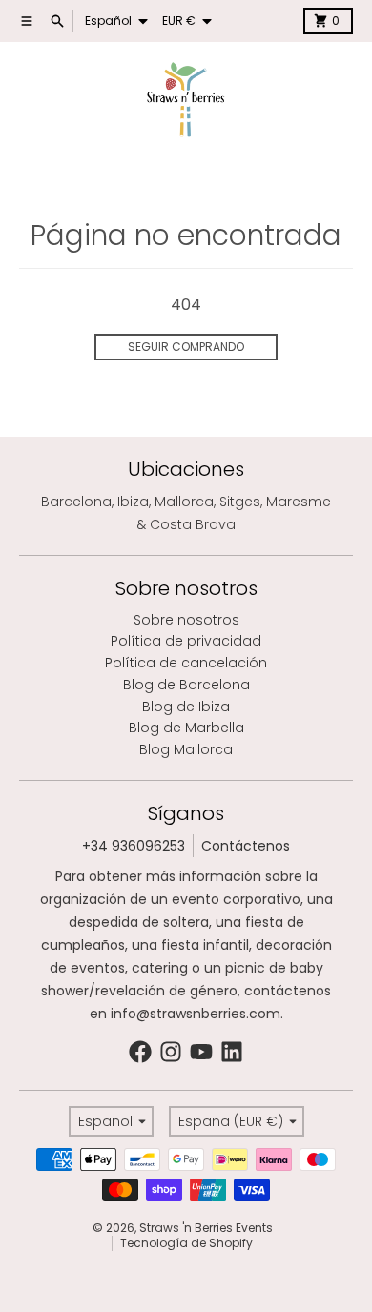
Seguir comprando (186, 346)
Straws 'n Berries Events (206, 1228)
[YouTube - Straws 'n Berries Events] (201, 1051)
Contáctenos (245, 845)
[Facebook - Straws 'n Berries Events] (140, 1051)
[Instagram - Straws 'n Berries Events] (170, 1051)
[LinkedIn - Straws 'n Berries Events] (231, 1051)
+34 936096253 (133, 845)
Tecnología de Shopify (186, 1243)
